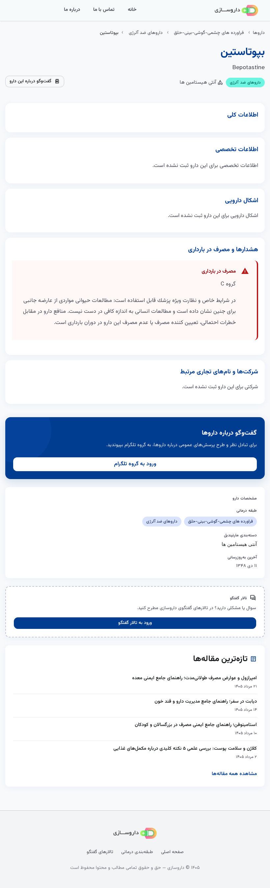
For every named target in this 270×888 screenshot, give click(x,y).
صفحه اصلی (172, 852)
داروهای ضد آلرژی (146, 33)
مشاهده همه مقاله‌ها (234, 774)
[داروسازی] (236, 10)
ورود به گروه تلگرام (135, 464)
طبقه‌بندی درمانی (137, 852)
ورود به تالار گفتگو (135, 623)
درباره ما (72, 9)
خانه (132, 9)
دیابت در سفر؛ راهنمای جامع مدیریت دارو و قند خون (205, 701)
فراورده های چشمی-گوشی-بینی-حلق (209, 33)
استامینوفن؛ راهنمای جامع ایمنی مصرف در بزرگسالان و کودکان (196, 725)
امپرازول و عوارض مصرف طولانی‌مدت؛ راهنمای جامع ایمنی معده (194, 678)
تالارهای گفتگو (100, 852)
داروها (259, 33)
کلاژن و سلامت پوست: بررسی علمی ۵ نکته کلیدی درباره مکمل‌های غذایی (185, 748)
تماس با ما (104, 9)
